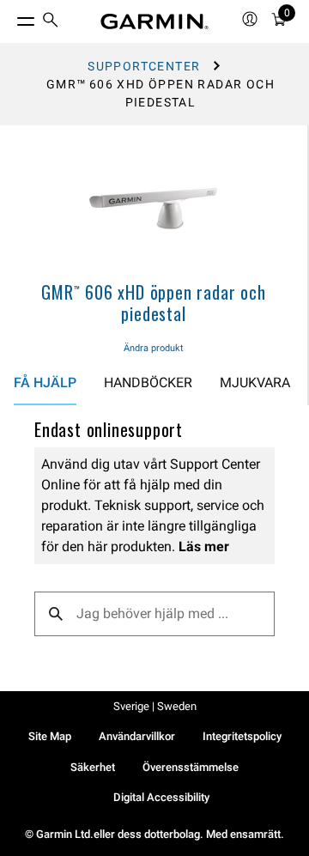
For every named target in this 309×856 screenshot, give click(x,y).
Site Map (49, 736)
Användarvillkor (137, 736)
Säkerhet (92, 767)
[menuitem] (51, 22)
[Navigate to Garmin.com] (154, 21)
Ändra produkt (154, 348)
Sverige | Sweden (155, 706)
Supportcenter (144, 66)
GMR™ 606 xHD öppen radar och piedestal (153, 302)
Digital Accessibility (161, 797)
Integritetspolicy (242, 736)
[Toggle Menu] (10, 17)
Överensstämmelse (190, 767)
